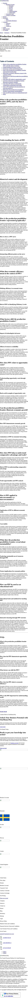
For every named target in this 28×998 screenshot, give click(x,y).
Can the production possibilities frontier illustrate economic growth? (13, 81)
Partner (7, 24)
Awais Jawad (3, 711)
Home (1, 32)
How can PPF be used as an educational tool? (15, 92)
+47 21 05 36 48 (7, 948)
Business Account (10, 4)
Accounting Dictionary (11, 20)
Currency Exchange (10, 15)
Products (5, 3)
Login (4, 27)
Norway (11, 8)
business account (14, 743)
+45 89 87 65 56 (7, 937)
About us (8, 23)
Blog (7, 19)
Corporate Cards (10, 14)
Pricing (4, 16)
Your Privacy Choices (12, 993)
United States (12, 12)
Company (5, 22)
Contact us (8, 26)
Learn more (2, 726)
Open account (6, 28)
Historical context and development (12, 68)
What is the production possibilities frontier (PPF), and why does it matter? (14, 65)
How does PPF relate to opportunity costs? (14, 79)
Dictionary (6, 32)
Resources (5, 18)
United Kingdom (13, 11)
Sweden (11, 7)
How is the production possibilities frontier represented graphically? (14, 70)
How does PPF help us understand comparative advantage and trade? (12, 84)
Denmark (11, 6)
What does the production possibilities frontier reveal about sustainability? (13, 90)
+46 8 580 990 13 (7, 942)
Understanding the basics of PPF (11, 67)
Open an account (4, 898)
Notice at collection (7, 996)
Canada (11, 10)
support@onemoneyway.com (7, 933)
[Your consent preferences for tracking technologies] (2, 995)
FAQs (4, 94)
